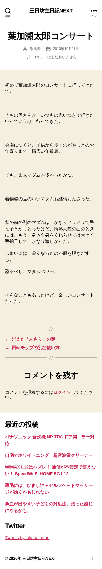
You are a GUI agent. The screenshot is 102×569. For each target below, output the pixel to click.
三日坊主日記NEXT (50, 10)
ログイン (62, 392)
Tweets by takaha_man (27, 537)
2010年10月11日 (66, 49)
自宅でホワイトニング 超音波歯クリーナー (49, 455)
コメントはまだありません (54, 57)
